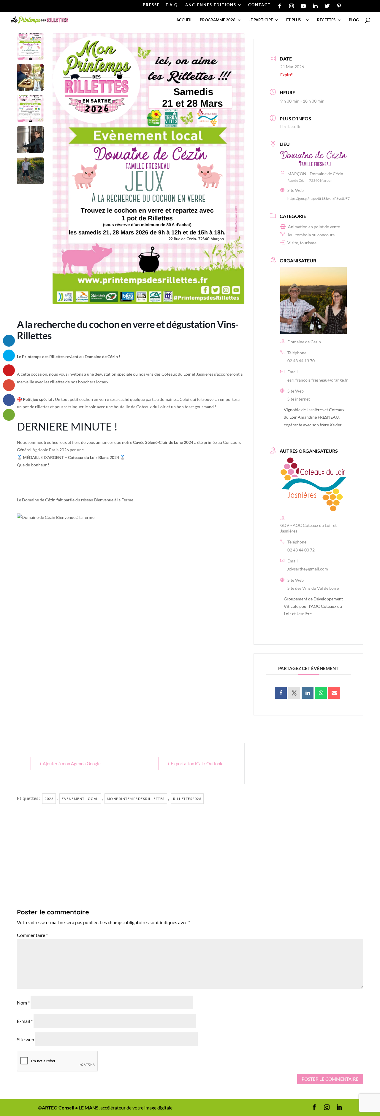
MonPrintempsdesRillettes (136, 799)
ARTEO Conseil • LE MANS (70, 1107)
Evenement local (80, 799)
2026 (49, 799)
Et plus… (295, 20)
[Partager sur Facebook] (281, 693)
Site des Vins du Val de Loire (313, 588)
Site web (25, 1039)
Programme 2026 (217, 20)
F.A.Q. (172, 5)
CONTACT (259, 5)
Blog (354, 20)
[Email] (334, 693)
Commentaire (32, 935)
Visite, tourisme (301, 242)
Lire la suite (290, 126)
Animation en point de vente (314, 226)
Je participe (261, 20)
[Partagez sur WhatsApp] (321, 693)
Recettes (326, 20)
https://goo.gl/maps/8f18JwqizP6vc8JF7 (318, 198)
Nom (23, 1002)
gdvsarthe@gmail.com (307, 568)
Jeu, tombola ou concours (311, 234)
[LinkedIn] (308, 693)
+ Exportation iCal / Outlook (194, 763)
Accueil (184, 20)
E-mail (25, 1021)
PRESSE (151, 5)
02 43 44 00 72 (301, 549)
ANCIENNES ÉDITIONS (210, 5)
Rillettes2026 (187, 799)
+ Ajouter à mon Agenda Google (70, 763)
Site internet (298, 398)
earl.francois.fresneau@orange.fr (317, 379)
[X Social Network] (294, 693)
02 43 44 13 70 (301, 360)
